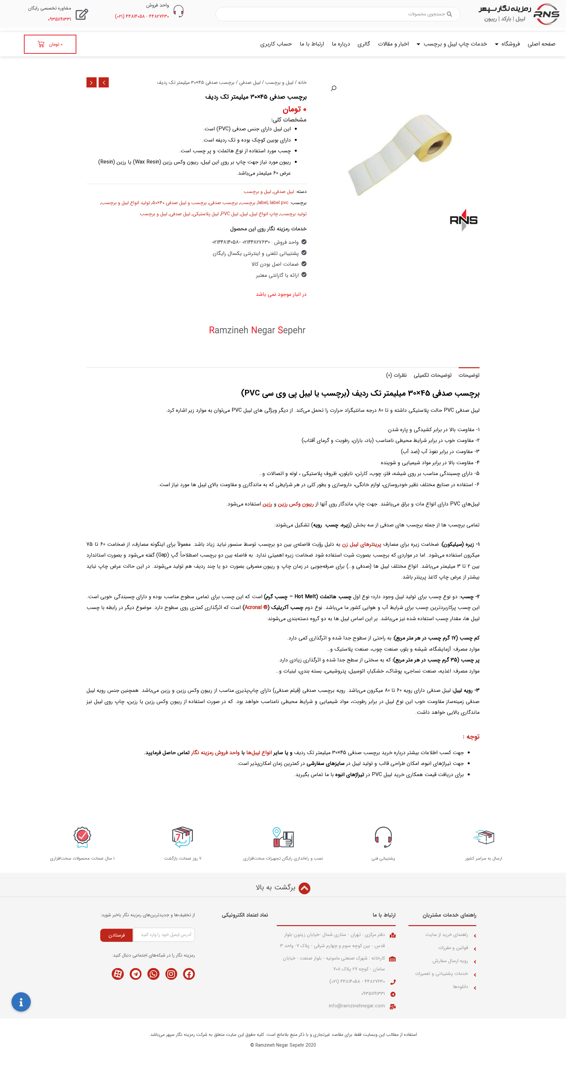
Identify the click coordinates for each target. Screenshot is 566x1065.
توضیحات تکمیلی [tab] (433, 375)
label (263, 203)
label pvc (279, 203)
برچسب (247, 203)
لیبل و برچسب (279, 82)
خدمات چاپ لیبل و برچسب (455, 44)
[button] (333, 88)
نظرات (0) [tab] (396, 375)
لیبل (244, 214)
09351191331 (373, 994)
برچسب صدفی (223, 203)
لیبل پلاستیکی (206, 214)
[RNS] (257, 330)
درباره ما (341, 44)
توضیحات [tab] (469, 375)
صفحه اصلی (542, 44)
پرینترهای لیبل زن (361, 544)
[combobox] (338, 14)
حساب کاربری (276, 44)
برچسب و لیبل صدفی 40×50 (179, 203)
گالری (364, 44)
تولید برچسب (293, 214)
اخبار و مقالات (393, 44)
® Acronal (256, 607)
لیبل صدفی (250, 82)
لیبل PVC (229, 214)
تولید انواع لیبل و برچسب (125, 203)
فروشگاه (511, 44)
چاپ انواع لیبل (264, 214)
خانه (302, 82)
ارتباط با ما (312, 44)
